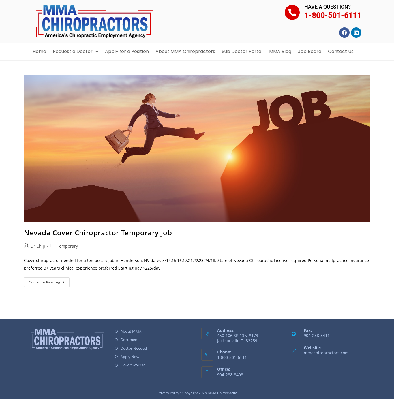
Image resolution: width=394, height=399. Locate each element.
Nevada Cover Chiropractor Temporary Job (98, 232)
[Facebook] (344, 32)
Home (39, 51)
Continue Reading (49, 280)
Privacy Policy (168, 392)
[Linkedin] (356, 32)
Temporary (67, 246)
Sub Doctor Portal (242, 51)
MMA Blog (280, 51)
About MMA (131, 331)
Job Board (309, 51)
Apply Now (130, 356)
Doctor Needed (134, 348)
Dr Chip (38, 246)
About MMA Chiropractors (185, 51)
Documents (130, 339)
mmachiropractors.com (326, 352)
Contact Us (341, 51)
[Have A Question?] (292, 12)
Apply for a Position (127, 51)
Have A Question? (327, 7)
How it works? (133, 365)
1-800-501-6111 (332, 15)
